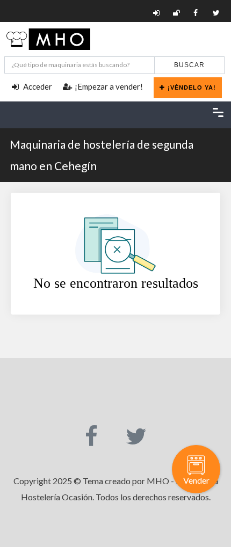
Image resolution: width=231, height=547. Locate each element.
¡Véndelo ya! (192, 87)
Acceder (36, 86)
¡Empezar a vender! (109, 86)
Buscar (189, 65)
